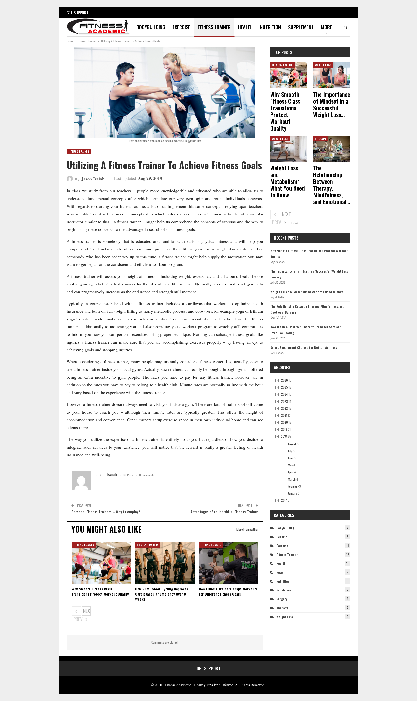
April (290, 472)
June (290, 458)
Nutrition (270, 27)
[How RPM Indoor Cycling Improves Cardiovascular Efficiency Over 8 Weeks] (164, 563)
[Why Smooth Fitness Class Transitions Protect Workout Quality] (101, 563)
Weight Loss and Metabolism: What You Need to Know (306, 291)
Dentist (281, 536)
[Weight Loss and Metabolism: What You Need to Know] (288, 149)
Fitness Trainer (214, 27)
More (326, 27)
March (292, 479)
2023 (284, 401)
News (279, 572)
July (290, 451)
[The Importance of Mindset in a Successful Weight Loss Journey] (331, 75)
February (293, 486)
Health (245, 27)
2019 (284, 429)
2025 (284, 387)
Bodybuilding (150, 27)
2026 (284, 380)
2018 (284, 436)
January (292, 493)
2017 (284, 500)
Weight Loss (323, 65)
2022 (284, 408)
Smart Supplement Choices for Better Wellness (303, 347)
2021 (284, 415)
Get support (78, 13)
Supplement (301, 27)
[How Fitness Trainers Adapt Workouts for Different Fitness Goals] (228, 563)
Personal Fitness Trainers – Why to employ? (105, 511)
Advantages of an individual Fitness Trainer (224, 511)
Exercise (181, 27)
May (290, 465)
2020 (284, 422)
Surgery (281, 598)
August (292, 444)
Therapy (320, 139)
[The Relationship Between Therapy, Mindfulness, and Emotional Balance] (331, 149)
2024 (284, 394)
